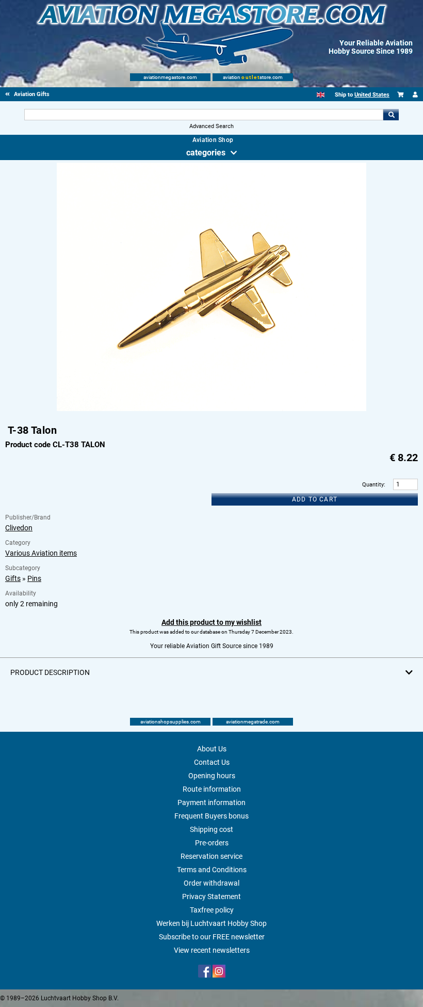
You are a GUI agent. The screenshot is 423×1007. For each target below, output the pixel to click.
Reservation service (211, 856)
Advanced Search (211, 126)
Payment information (211, 802)
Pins (34, 578)
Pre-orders (212, 843)
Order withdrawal (211, 883)
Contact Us (212, 762)
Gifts (13, 578)
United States (371, 94)
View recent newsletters (212, 950)
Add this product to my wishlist (211, 622)
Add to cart (314, 499)
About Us (211, 749)
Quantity (373, 484)
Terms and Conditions (212, 870)
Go (391, 114)
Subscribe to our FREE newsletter (212, 937)
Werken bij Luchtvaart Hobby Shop (211, 923)
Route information (212, 789)
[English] (320, 94)
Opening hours (211, 776)
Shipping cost (211, 829)
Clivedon (18, 528)
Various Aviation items (41, 553)
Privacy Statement (211, 896)
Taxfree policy (212, 910)
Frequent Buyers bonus (211, 816)
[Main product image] (211, 409)
